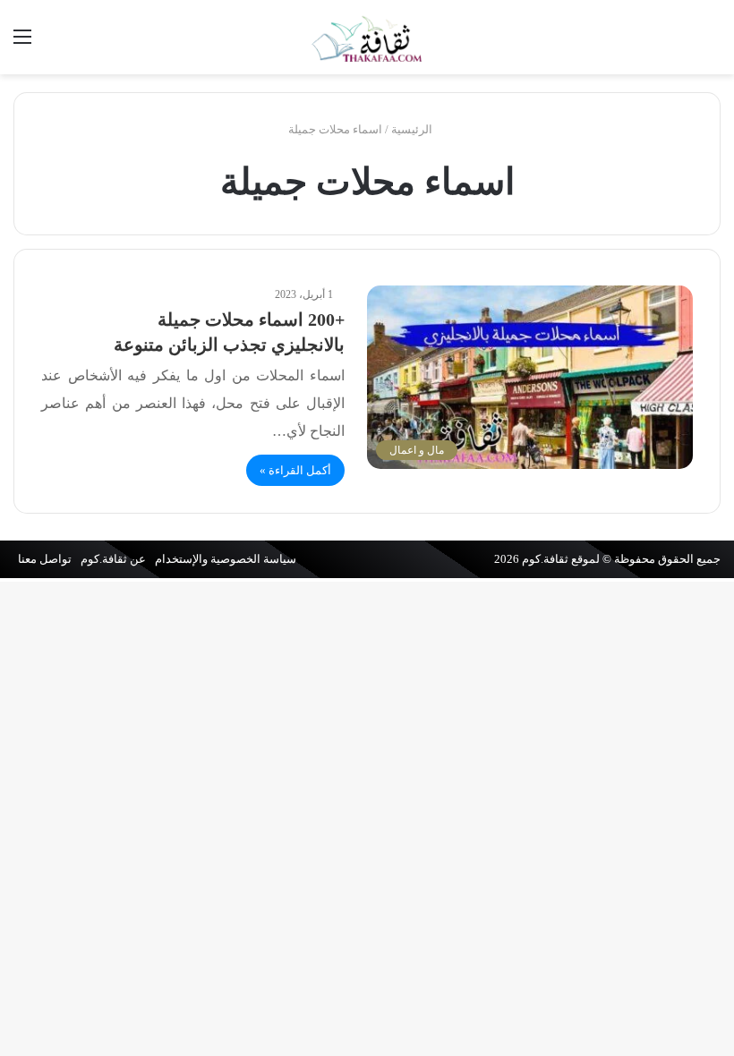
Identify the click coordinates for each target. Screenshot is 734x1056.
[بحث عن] (712, 43)
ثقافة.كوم (545, 559)
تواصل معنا (45, 559)
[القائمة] (22, 43)
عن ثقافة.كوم (113, 559)
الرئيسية (413, 129)
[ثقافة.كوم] (367, 37)
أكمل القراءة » (295, 470)
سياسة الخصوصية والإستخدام (225, 559)
